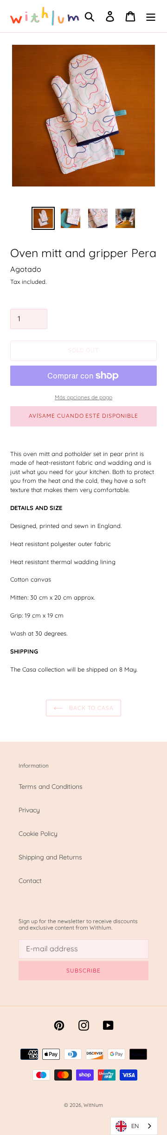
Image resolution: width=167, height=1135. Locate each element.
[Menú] (151, 16)
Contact (30, 881)
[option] (43, 218)
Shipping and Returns (50, 857)
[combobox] (134, 1126)
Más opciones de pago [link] (83, 397)
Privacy (29, 810)
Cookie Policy (38, 833)
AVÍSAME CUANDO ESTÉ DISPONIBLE (83, 415)
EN (135, 1125)
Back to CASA (90, 707)
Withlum (93, 1105)
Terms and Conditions (51, 786)
